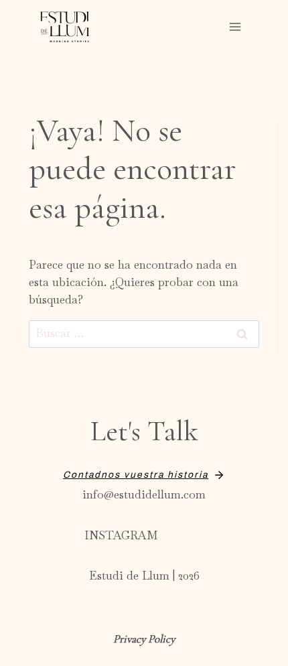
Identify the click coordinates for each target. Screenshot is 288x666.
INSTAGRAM (121, 535)
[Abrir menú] (235, 27)
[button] (144, 475)
